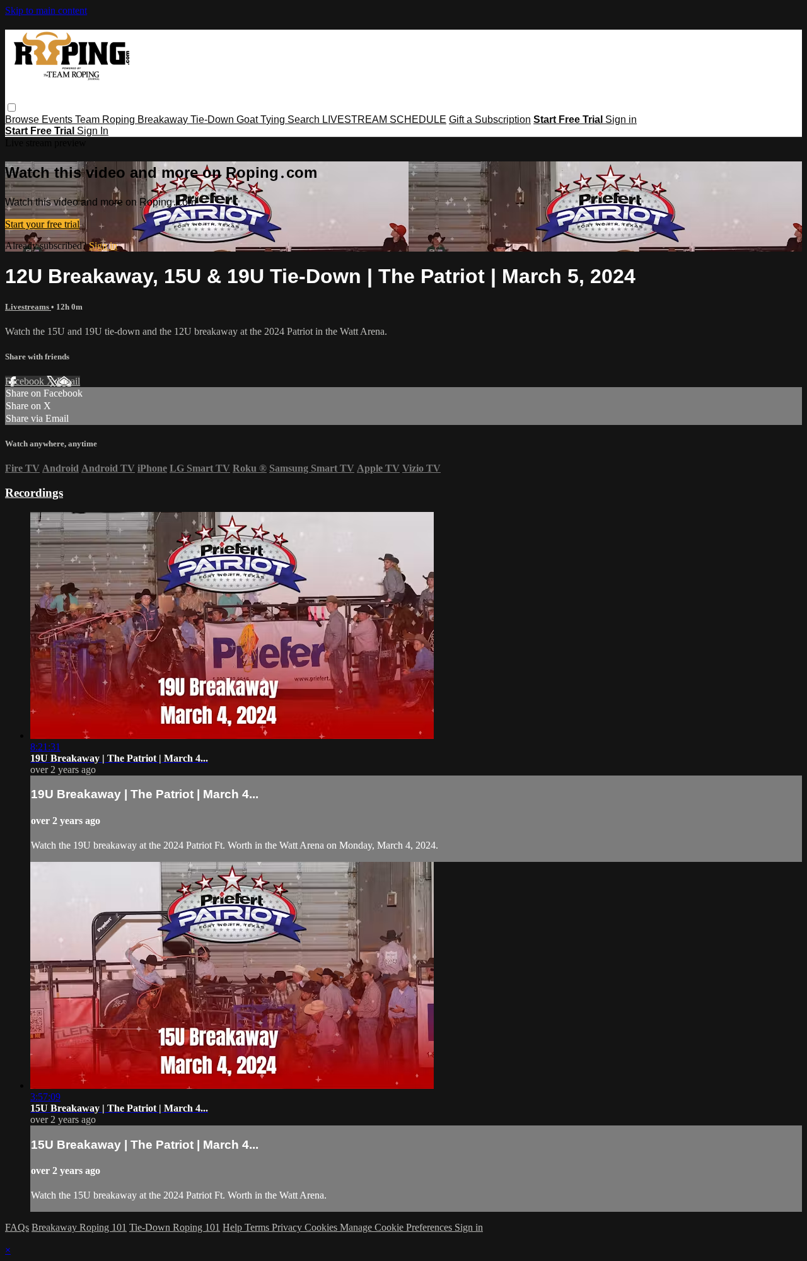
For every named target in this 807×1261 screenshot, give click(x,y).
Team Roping (106, 119)
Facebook (26, 381)
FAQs (17, 1227)
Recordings (34, 492)
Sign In (92, 130)
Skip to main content (46, 10)
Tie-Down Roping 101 (174, 1227)
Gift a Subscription (490, 119)
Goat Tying (261, 119)
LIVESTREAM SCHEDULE (384, 119)
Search (304, 119)
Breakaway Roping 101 (79, 1227)
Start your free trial (42, 224)
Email (68, 381)
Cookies (322, 1227)
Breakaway (163, 119)
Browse (23, 119)
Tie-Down (213, 119)
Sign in (621, 119)
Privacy (288, 1227)
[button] (12, 107)
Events (58, 119)
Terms (258, 1227)
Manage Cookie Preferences (397, 1227)
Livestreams (28, 306)
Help (234, 1227)
